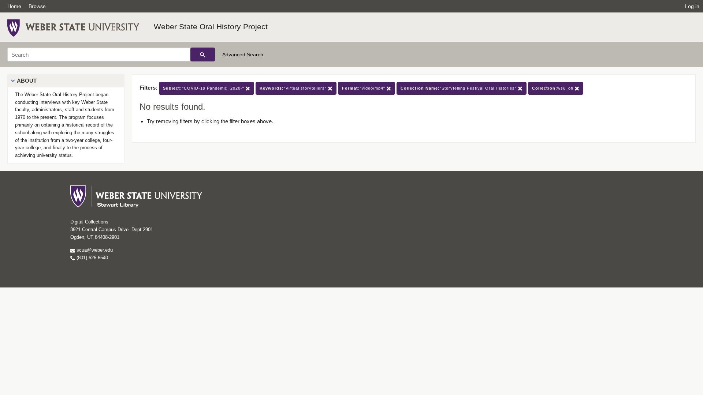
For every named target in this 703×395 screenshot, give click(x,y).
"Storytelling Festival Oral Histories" (459, 88)
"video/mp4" (364, 88)
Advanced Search (242, 54)
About (27, 81)
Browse (37, 6)
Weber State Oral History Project (211, 26)
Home (14, 6)
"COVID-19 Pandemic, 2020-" (204, 88)
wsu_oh (553, 88)
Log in (692, 6)
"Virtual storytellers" (294, 88)
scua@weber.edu (94, 250)
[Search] (202, 54)
